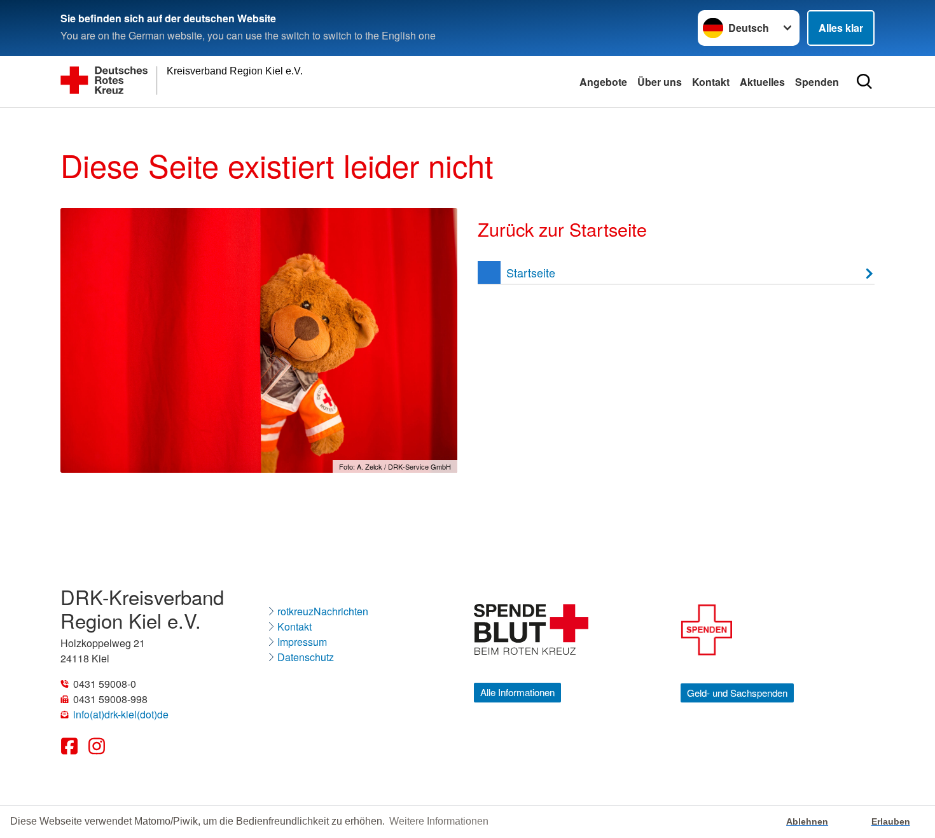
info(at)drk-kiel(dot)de (121, 714)
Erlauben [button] (890, 821)
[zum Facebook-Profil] (70, 753)
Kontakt (711, 81)
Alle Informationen (517, 692)
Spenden (817, 81)
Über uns (659, 81)
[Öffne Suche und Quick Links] (864, 81)
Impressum (302, 641)
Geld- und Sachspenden (737, 692)
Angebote (603, 81)
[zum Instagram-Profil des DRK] (97, 753)
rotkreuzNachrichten (322, 611)
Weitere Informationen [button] (438, 821)
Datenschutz (305, 657)
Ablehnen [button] (807, 821)
